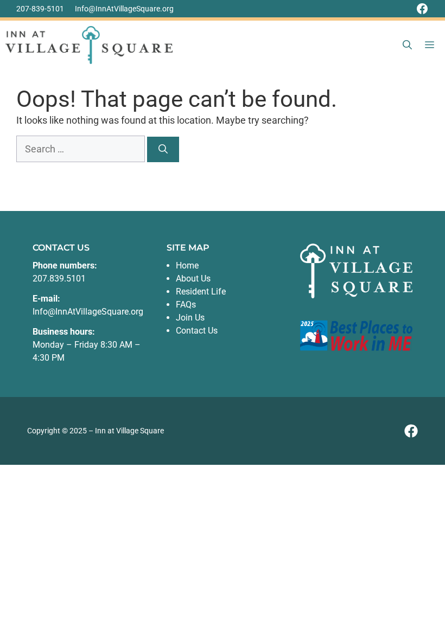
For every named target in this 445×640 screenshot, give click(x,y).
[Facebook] (422, 8)
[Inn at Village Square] (89, 45)
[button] (407, 45)
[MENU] (431, 45)
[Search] (163, 150)
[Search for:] (81, 149)
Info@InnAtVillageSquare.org (124, 8)
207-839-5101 (40, 8)
